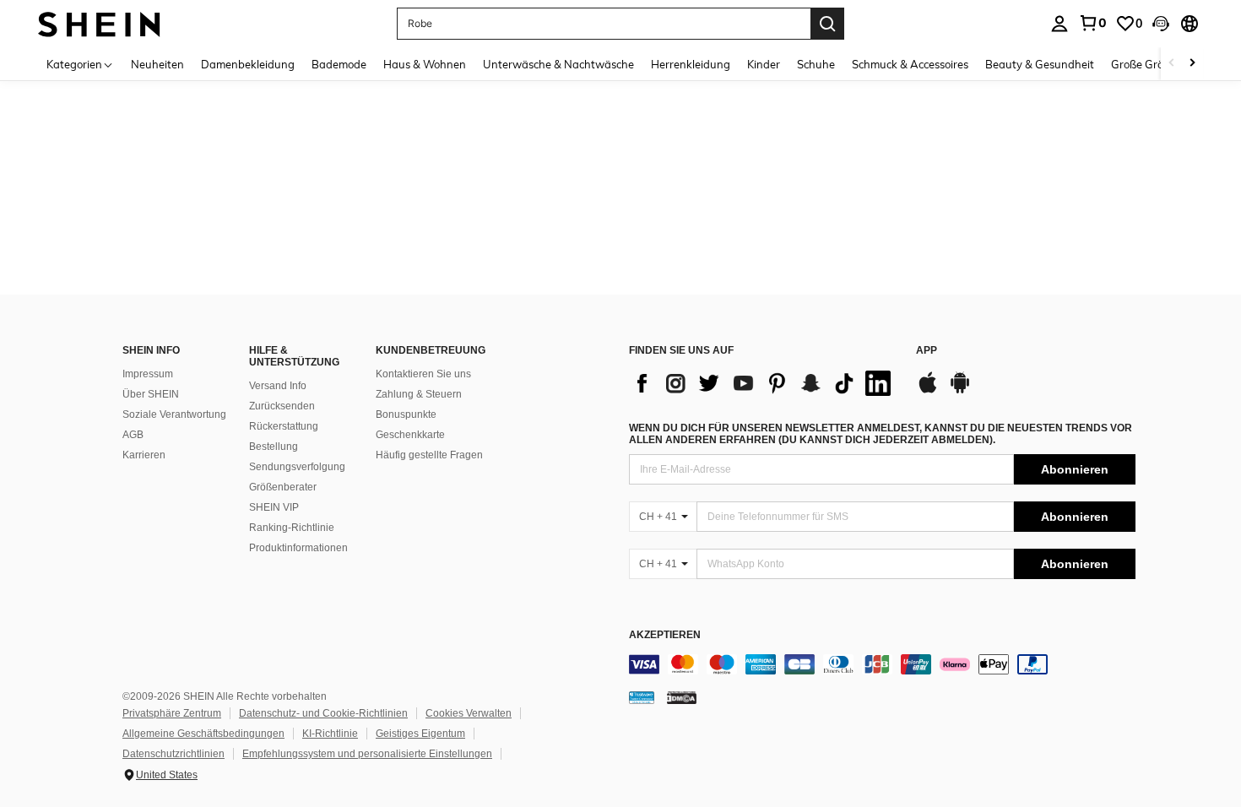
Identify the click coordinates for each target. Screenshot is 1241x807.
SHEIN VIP (274, 507)
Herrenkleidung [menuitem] (690, 64)
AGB (133, 435)
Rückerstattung (283, 426)
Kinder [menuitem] (763, 64)
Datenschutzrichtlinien (173, 754)
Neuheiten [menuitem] (157, 64)
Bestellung (273, 446)
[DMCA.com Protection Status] (681, 697)
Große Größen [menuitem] (1147, 64)
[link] (1092, 23)
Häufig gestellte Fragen (429, 455)
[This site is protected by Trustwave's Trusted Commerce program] (641, 697)
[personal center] (1059, 24)
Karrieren (143, 455)
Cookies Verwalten (468, 713)
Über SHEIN (150, 394)
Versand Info (277, 386)
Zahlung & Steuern (419, 394)
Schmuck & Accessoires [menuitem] (910, 64)
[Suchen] (827, 24)
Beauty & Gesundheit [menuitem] (1039, 64)
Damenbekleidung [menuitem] (248, 64)
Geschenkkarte (410, 435)
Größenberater (283, 487)
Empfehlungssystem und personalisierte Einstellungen (367, 754)
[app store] (928, 391)
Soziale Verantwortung (174, 414)
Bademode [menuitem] (339, 64)
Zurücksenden (282, 406)
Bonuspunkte (406, 414)
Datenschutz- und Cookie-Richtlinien (323, 713)
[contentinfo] (882, 664)
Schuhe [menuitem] (816, 64)
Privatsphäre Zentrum (171, 713)
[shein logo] (99, 23)
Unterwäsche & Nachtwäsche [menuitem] (558, 64)
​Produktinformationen (298, 548)
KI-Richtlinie (330, 733)
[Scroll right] (1192, 63)
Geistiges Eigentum (420, 733)
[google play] (960, 391)
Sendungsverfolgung (297, 467)
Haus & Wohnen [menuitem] (424, 64)
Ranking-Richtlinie (291, 527)
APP (926, 350)
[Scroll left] (1172, 63)
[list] (764, 383)
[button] (1161, 24)
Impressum (147, 374)
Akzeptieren (665, 635)
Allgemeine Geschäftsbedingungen (203, 733)
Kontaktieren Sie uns (423, 374)
